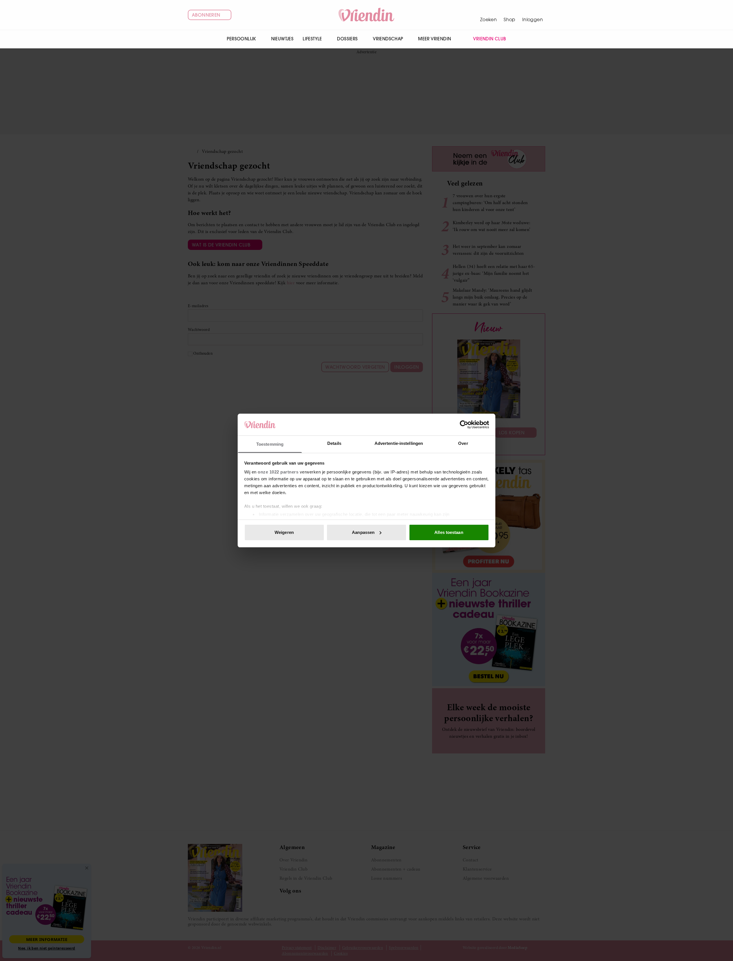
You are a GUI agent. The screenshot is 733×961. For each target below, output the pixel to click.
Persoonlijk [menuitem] (241, 39)
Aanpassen (363, 532)
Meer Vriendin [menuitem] (434, 39)
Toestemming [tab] (269, 444)
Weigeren (284, 532)
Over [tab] (463, 443)
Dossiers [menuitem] (347, 39)
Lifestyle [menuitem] (312, 39)
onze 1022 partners (278, 471)
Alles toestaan (448, 532)
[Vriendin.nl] (366, 15)
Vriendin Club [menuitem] (489, 39)
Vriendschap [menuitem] (388, 39)
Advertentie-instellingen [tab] (399, 443)
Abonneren (206, 15)
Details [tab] (334, 443)
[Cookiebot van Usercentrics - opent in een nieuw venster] (464, 424)
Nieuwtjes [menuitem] (282, 39)
